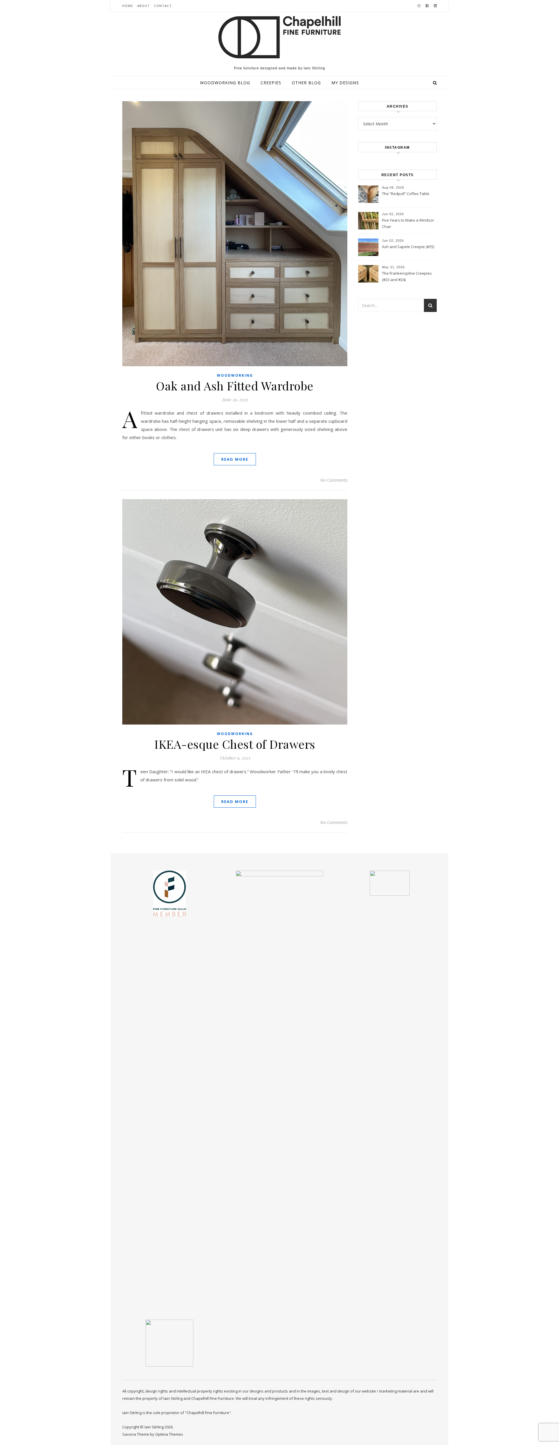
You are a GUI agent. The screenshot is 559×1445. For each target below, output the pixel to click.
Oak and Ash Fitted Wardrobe (235, 385)
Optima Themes (169, 1434)
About (143, 5)
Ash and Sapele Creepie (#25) (408, 246)
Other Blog (306, 82)
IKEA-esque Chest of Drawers (234, 744)
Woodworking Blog (225, 82)
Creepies (271, 82)
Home (127, 5)
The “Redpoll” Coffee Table (405, 193)
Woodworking (235, 375)
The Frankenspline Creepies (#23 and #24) (407, 276)
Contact (163, 5)
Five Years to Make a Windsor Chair (408, 223)
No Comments (333, 480)
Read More (234, 459)
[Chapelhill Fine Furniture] (279, 37)
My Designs (345, 82)
